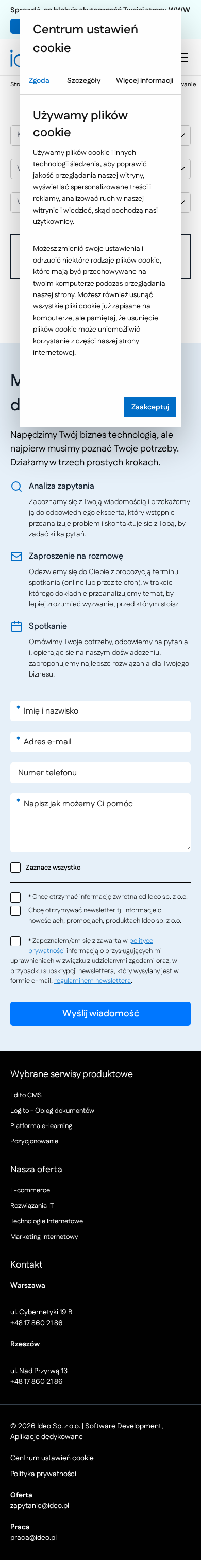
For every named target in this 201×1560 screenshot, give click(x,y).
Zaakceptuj (150, 407)
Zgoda (39, 81)
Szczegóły (83, 81)
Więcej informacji (144, 81)
